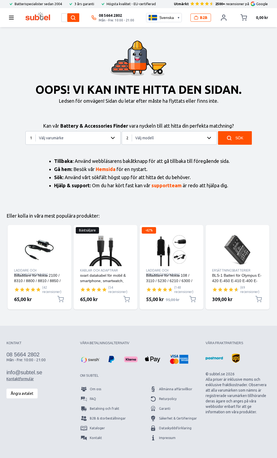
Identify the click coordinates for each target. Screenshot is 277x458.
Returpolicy (168, 399)
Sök (239, 138)
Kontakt (96, 438)
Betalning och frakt (104, 408)
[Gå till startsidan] (37, 16)
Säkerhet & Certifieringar (178, 418)
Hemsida (106, 169)
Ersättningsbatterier (231, 270)
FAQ (93, 399)
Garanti (164, 408)
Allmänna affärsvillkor (175, 389)
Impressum (167, 438)
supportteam (166, 185)
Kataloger (97, 428)
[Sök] (73, 17)
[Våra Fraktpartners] (214, 358)
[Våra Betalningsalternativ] (90, 359)
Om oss (95, 389)
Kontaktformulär (20, 379)
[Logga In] (224, 17)
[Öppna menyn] (12, 17)
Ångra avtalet (22, 393)
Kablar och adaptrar (99, 270)
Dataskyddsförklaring (175, 428)
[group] (27, 289)
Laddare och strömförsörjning (31, 271)
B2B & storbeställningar (108, 418)
